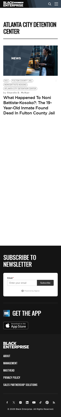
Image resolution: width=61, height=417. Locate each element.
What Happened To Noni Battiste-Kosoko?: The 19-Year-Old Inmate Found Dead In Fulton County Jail (29, 105)
